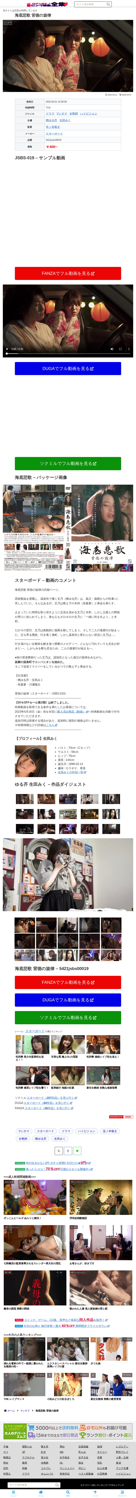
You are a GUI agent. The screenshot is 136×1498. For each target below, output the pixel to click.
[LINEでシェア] (77, 1151)
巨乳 (5, 1468)
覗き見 (44, 1446)
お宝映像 (102, 1473)
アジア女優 (122, 1468)
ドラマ (50, 113)
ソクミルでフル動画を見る (66, 463)
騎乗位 (7, 1457)
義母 (24, 1462)
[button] (108, 4)
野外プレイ (122, 1452)
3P (23, 1452)
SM (61, 1452)
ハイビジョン (88, 113)
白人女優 (102, 1468)
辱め (62, 1446)
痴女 (80, 1462)
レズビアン (122, 1446)
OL (61, 1462)
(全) (93, 1485)
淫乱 (99, 1462)
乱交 (43, 1452)
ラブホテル (28, 1457)
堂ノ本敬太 (53, 126)
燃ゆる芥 (51, 120)
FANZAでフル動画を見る (66, 273)
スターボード (54, 133)
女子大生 (83, 1457)
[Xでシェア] (59, 1151)
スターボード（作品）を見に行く (50, 1097)
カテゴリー (85, 1485)
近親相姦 (83, 1446)
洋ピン (82, 1468)
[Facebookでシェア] (68, 1151)
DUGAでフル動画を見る (66, 368)
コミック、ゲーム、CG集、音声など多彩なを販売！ (64, 1319)
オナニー (102, 1452)
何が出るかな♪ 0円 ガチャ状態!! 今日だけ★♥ (57, 1163)
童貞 (118, 1462)
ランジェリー (67, 1468)
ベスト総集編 (85, 1473)
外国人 (7, 1473)
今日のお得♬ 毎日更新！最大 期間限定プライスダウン (65, 1325)
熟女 (5, 1462)
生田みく (65, 120)
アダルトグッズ (116, 1485)
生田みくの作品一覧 (70, 772)
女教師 (73, 113)
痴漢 (99, 1446)
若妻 (99, 1457)
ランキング (102, 1485)
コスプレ (46, 1468)
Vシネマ (62, 113)
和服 (24, 1468)
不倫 (5, 1446)
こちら (50, 725)
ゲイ (5, 1452)
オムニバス (47, 1473)
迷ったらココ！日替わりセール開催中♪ (58, 1169)
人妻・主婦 (122, 1457)
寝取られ (27, 1446)
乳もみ (82, 1452)
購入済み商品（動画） (71, 711)
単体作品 (65, 1473)
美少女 (44, 1457)
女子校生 (65, 1457)
